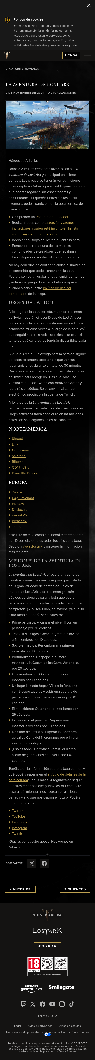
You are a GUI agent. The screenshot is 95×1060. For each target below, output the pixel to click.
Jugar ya (47, 946)
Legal (17, 1026)
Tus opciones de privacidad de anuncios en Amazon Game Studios (47, 1032)
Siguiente (73, 889)
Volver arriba (47, 915)
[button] (47, 124)
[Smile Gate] (61, 989)
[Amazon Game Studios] (31, 989)
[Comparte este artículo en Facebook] (44, 863)
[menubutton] (87, 55)
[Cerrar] (89, 6)
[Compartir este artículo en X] (31, 863)
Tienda (71, 55)
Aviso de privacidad (40, 1026)
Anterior (22, 889)
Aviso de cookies (70, 1026)
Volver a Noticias (24, 69)
